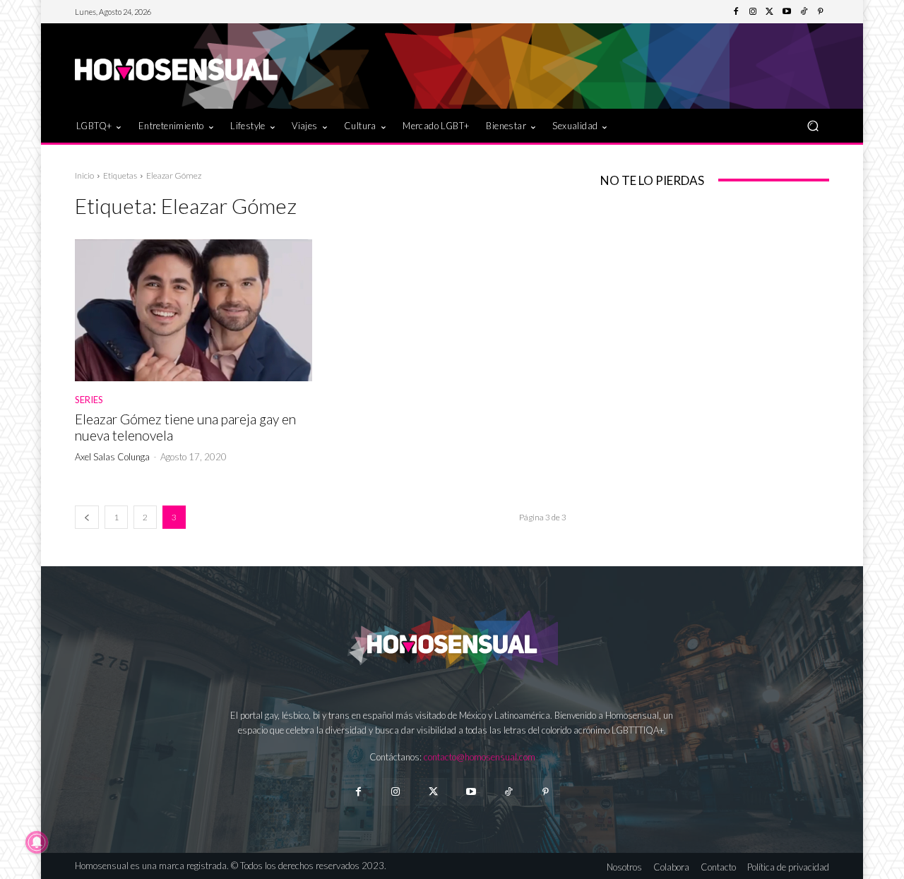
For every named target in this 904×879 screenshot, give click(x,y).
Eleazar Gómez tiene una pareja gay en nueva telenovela (185, 427)
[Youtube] (786, 12)
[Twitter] (769, 12)
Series (89, 400)
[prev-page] (87, 517)
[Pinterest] (820, 12)
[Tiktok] (508, 792)
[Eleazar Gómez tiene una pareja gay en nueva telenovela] (193, 310)
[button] (812, 125)
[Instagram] (752, 12)
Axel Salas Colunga (112, 456)
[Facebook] (735, 12)
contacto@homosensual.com (479, 757)
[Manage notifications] (36, 842)
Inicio (84, 175)
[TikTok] (803, 12)
